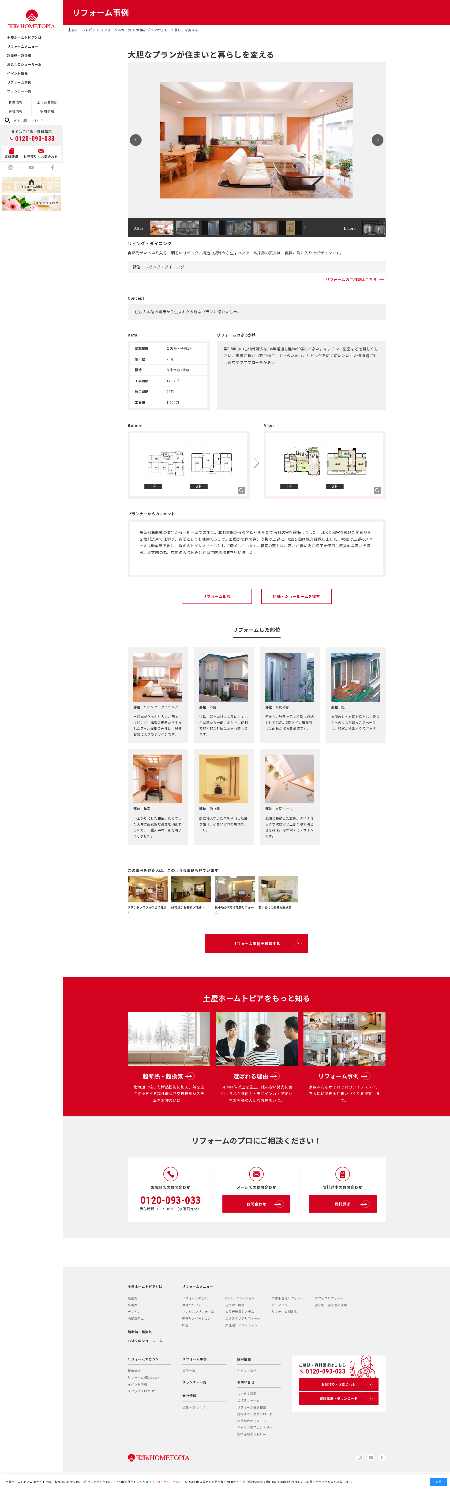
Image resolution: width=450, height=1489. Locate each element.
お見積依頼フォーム (251, 1421)
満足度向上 (136, 1318)
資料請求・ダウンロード (255, 1414)
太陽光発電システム (239, 1311)
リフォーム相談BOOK (144, 1377)
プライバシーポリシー (170, 1482)
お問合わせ (256, 1204)
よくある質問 (47, 102)
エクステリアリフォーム (243, 1318)
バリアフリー (281, 1305)
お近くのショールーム (24, 64)
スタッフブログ (139, 1391)
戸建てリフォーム (195, 1305)
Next (377, 140)
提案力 (132, 1298)
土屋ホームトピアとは (24, 37)
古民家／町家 (235, 1305)
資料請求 (342, 1204)
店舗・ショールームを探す (296, 596)
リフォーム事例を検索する (256, 943)
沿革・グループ (193, 1407)
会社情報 (15, 111)
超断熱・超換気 (19, 55)
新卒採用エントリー (251, 1434)
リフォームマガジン (143, 1359)
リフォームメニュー (22, 46)
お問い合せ (246, 1382)
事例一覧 (188, 1370)
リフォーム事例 (19, 82)
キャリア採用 (247, 1370)
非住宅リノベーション (241, 1325)
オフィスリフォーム (329, 1298)
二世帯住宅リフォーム (288, 1298)
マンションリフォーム (198, 1311)
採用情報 (47, 111)
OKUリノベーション (240, 1298)
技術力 (132, 1305)
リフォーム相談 (217, 596)
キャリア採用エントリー (255, 1427)
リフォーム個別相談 (251, 1407)
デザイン (134, 1311)
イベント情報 (17, 73)
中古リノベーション (196, 1318)
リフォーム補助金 (284, 1311)
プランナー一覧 (19, 91)
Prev (136, 140)
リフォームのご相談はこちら (351, 279)
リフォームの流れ (195, 1298)
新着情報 (15, 102)
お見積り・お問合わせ (338, 1384)
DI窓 (185, 1325)
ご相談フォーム (248, 1400)
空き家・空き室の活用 (331, 1305)
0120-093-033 (35, 139)
